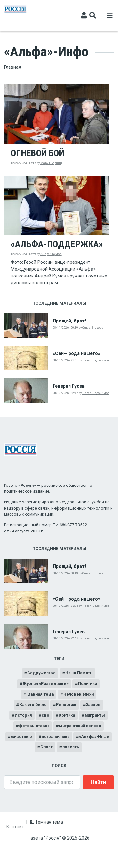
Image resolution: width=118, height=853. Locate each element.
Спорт (46, 746)
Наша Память (79, 672)
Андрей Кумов (51, 254)
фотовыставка (34, 725)
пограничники (55, 736)
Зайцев (93, 704)
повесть (70, 746)
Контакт (15, 826)
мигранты (95, 715)
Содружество (41, 672)
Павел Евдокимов (95, 360)
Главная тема (40, 694)
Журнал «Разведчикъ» (46, 683)
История (23, 715)
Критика (67, 715)
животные (21, 736)
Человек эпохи (78, 694)
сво (45, 715)
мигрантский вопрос (80, 725)
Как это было (33, 704)
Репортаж (66, 704)
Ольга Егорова (92, 327)
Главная (12, 67)
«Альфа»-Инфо (94, 736)
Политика (87, 683)
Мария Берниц (51, 163)
